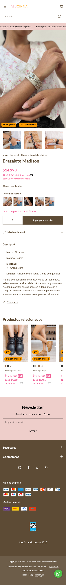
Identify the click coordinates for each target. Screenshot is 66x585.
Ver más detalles (14, 186)
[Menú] (5, 6)
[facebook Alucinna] (28, 467)
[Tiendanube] (33, 576)
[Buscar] (59, 16)
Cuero (24, 155)
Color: (12, 193)
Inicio (5, 155)
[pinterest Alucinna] (46, 467)
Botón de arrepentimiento (33, 570)
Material (14, 155)
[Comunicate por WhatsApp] (58, 574)
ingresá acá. (53, 567)
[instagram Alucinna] (19, 467)
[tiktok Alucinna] (37, 467)
